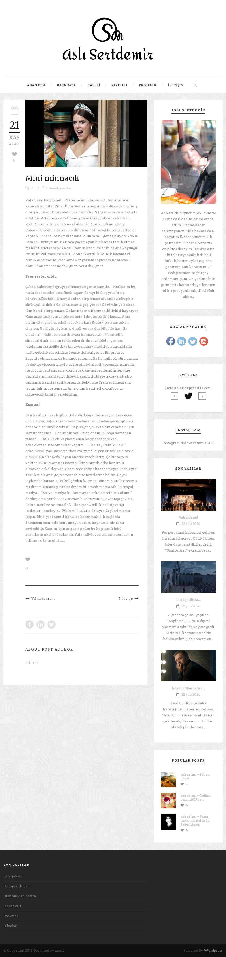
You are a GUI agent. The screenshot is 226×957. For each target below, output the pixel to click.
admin (31, 662)
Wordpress (213, 951)
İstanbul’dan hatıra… (188, 688)
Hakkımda (66, 85)
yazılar (66, 188)
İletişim (176, 85)
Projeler (147, 85)
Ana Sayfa (36, 85)
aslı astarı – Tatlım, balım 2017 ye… (196, 797)
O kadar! (10, 926)
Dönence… (12, 916)
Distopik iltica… (188, 600)
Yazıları (119, 85)
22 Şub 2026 (190, 524)
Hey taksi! (12, 906)
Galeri (93, 85)
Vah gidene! (188, 517)
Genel (53, 188)
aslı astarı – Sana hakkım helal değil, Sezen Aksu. (195, 820)
